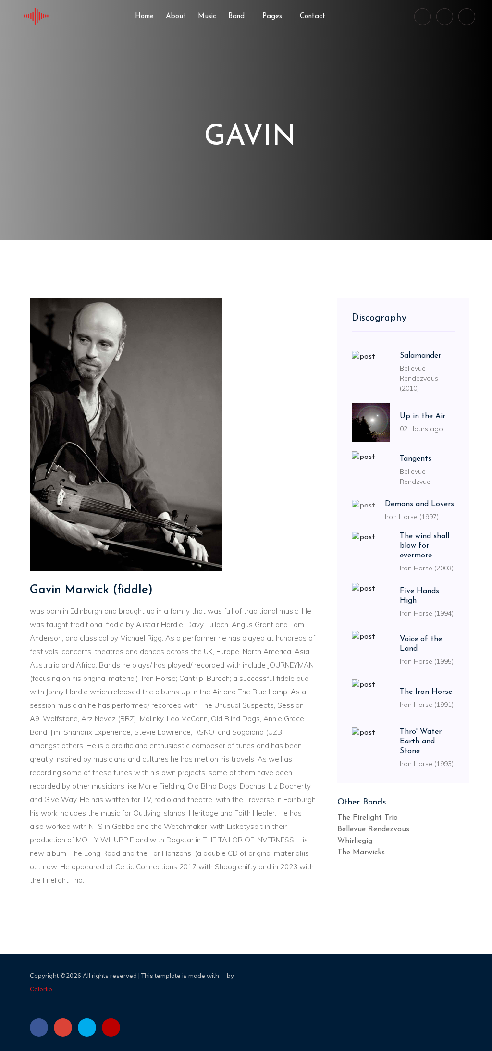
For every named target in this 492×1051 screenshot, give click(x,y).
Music (207, 16)
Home (144, 16)
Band (237, 16)
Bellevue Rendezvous (373, 829)
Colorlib (41, 989)
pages (273, 16)
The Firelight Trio (367, 818)
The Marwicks (361, 852)
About (176, 16)
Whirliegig (354, 841)
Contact (312, 16)
